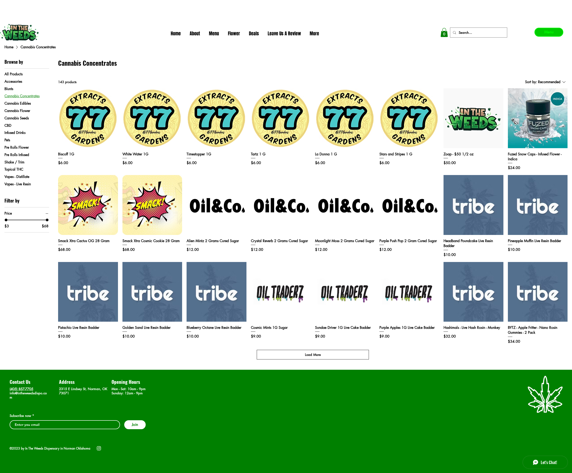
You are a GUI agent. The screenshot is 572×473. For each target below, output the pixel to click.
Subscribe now (20, 415)
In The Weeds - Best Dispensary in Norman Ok (286, 4)
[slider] (6, 220)
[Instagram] (99, 448)
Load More (313, 355)
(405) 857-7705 (21, 389)
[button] (444, 32)
